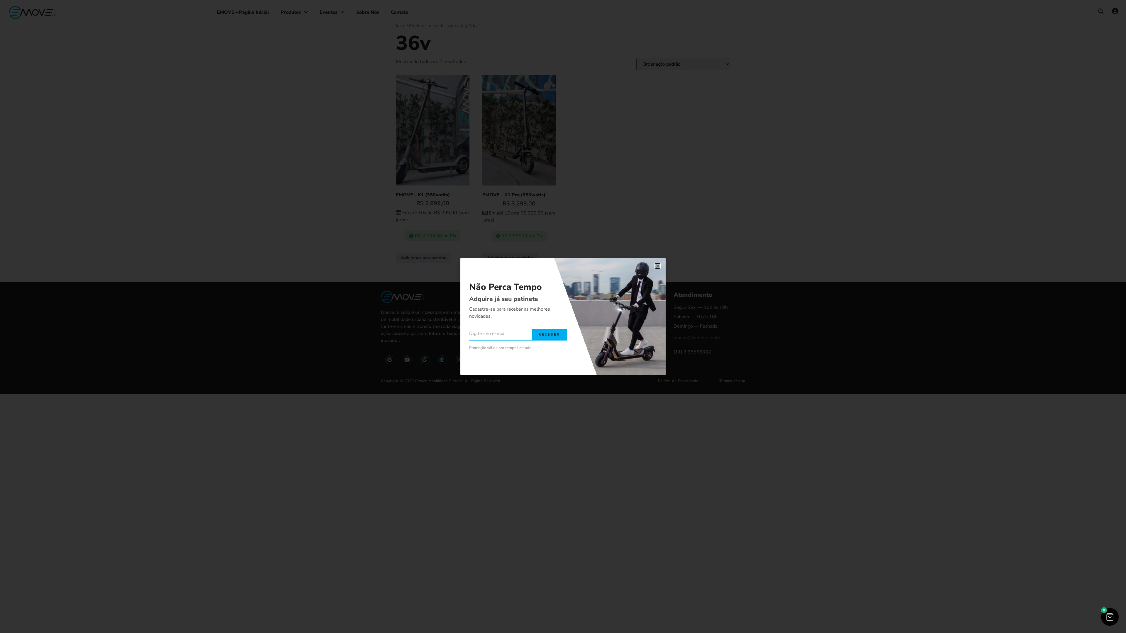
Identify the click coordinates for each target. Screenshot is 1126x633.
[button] (1110, 617)
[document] (563, 316)
